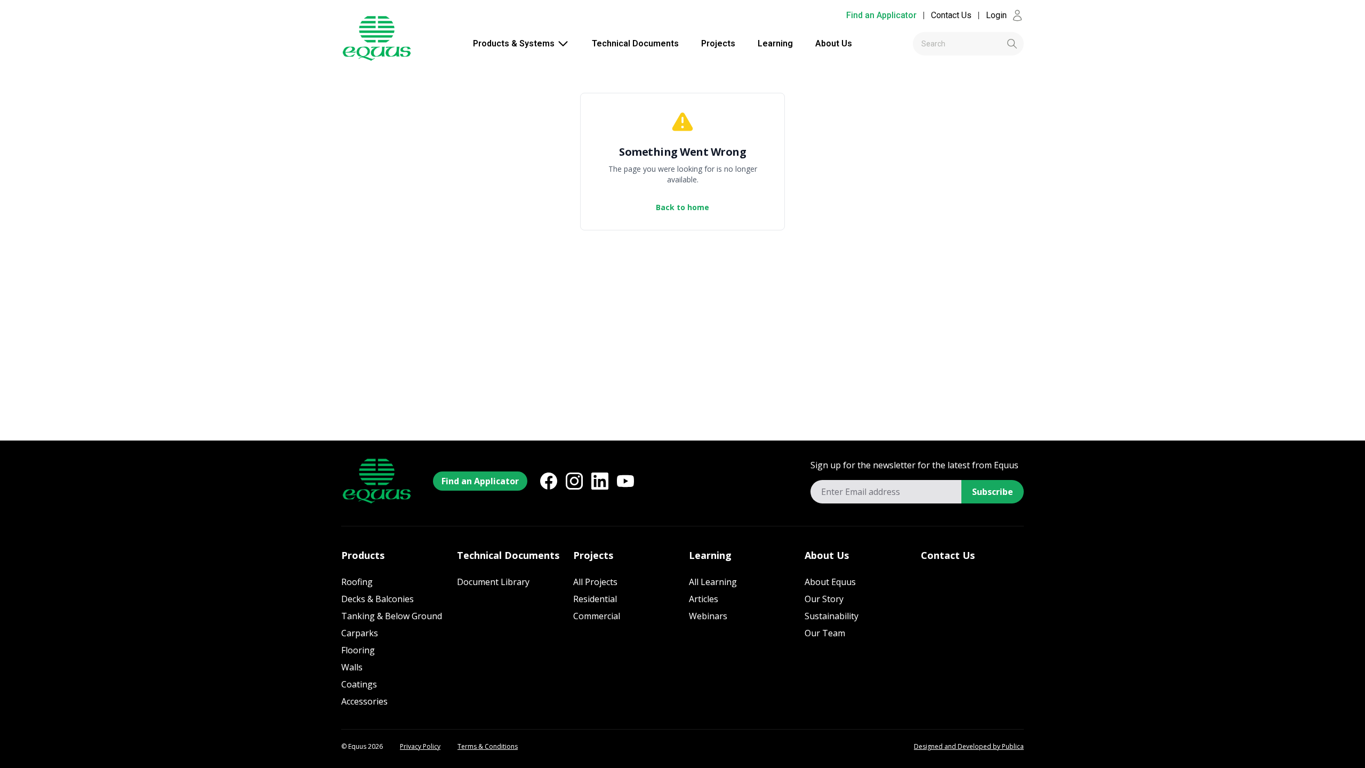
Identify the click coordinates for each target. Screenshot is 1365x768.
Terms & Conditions (487, 746)
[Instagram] (574, 481)
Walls (352, 667)
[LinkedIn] (599, 481)
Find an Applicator (881, 15)
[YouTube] (625, 481)
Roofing (357, 582)
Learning (775, 43)
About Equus (830, 582)
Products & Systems (514, 43)
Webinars (708, 616)
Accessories (364, 701)
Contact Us (951, 15)
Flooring (358, 650)
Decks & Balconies (377, 599)
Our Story (824, 599)
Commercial (596, 616)
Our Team (825, 633)
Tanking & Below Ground (391, 616)
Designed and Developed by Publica (969, 746)
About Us (833, 43)
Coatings (359, 684)
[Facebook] (548, 481)
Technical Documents (635, 43)
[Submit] (994, 43)
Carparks (359, 633)
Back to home (682, 207)
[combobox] (968, 43)
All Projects (595, 582)
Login (996, 15)
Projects (718, 43)
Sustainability (831, 616)
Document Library (493, 582)
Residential (595, 599)
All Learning (713, 582)
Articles (703, 599)
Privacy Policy (420, 746)
